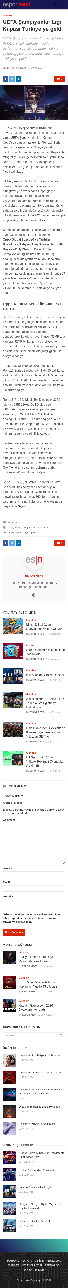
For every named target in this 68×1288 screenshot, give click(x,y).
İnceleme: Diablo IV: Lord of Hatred (40, 1072)
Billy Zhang (15, 527)
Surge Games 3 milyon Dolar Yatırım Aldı (45, 652)
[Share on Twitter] (12, 79)
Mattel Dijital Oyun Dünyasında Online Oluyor (44, 626)
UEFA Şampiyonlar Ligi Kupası (20, 532)
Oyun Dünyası (32, 1265)
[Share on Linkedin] (18, 79)
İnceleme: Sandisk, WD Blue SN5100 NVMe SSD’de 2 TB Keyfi (41, 1091)
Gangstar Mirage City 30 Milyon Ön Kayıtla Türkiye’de (40, 1206)
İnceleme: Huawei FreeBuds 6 (37, 1123)
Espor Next (19, 68)
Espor (27, 1260)
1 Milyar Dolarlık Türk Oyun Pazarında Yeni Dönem (37, 959)
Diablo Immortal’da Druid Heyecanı (40, 1106)
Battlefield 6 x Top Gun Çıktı (35, 1221)
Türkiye (45, 527)
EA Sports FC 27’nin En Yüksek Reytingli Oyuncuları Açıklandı (45, 761)
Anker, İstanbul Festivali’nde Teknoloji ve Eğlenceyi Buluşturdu (45, 703)
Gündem (7, 15)
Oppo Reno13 (31, 527)
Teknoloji (52, 1265)
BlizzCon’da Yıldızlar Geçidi (45, 675)
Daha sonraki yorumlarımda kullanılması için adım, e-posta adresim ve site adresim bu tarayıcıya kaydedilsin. (31, 918)
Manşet (13, 1265)
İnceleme (54, 1260)
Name (7, 868)
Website (8, 896)
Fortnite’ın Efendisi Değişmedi (37, 1169)
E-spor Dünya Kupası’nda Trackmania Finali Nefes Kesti (41, 1154)
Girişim (30, 645)
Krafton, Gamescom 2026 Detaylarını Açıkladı (36, 1007)
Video (28, 1270)
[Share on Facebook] (5, 79)
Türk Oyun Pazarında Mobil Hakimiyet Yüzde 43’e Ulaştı (38, 984)
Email (7, 882)
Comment (9, 819)
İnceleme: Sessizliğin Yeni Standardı (40, 1055)
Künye (39, 1270)
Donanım (13, 1260)
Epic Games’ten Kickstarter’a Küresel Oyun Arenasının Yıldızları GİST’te (45, 732)
